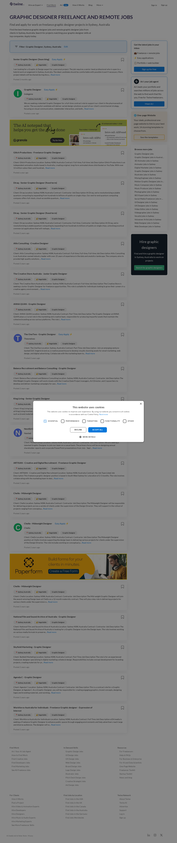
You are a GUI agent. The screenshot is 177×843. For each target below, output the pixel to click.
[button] (88, 437)
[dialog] (88, 421)
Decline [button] (78, 430)
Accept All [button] (97, 430)
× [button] (141, 404)
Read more (103, 414)
